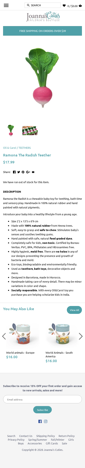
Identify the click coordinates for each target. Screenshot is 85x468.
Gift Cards (52, 443)
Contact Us (25, 436)
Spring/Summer (37, 439)
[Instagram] (45, 421)
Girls (71, 439)
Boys (21, 443)
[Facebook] (40, 421)
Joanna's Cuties (53, 449)
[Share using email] (33, 171)
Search (11, 436)
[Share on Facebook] (14, 171)
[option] (22, 337)
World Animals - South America (59, 354)
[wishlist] (65, 5)
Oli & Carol (9, 147)
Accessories (35, 443)
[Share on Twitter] (18, 171)
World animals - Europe (20, 352)
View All (74, 310)
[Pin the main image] (23, 171)
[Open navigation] (6, 5)
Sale (64, 443)
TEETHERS (25, 147)
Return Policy (66, 436)
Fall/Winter (57, 439)
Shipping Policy (45, 436)
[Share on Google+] (28, 171)
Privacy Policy (16, 439)
